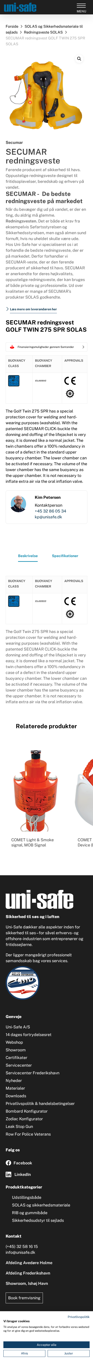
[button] (79, 59)
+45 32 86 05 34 (50, 511)
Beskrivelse (28, 556)
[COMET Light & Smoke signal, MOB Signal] (35, 791)
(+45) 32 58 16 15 (22, 1246)
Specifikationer (65, 556)
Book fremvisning (24, 1297)
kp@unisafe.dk (48, 517)
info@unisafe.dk (20, 1252)
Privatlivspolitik (79, 1317)
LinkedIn (22, 1174)
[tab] (27, 557)
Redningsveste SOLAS (43, 32)
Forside (12, 26)
